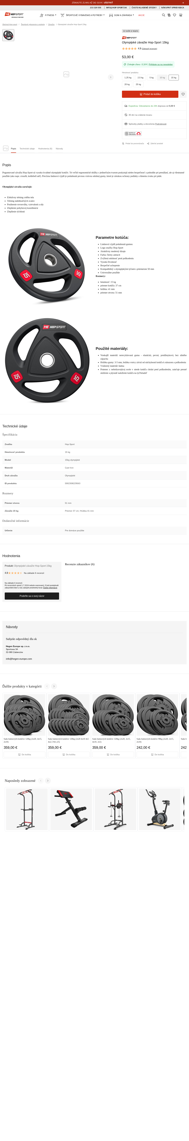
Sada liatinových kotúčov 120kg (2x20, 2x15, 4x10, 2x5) (111, 740)
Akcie (141, 15)
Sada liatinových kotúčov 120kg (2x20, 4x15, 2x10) (23, 740)
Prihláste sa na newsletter (161, 64)
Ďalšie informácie (50, 588)
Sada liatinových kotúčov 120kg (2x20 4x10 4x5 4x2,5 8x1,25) (68, 740)
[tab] (13, 149)
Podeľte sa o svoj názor (32, 596)
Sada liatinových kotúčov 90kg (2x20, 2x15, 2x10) (155, 740)
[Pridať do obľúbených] (183, 94)
